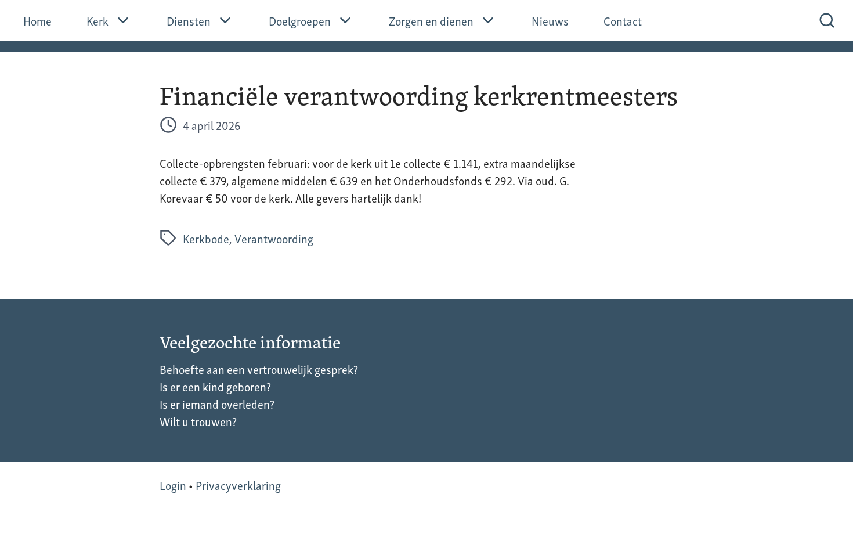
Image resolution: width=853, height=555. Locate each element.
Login (173, 484)
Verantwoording (273, 238)
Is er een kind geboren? (215, 386)
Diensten (189, 20)
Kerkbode (206, 238)
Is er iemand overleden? (217, 403)
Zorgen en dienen (431, 20)
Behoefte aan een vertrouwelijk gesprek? (259, 368)
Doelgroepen (300, 20)
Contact (622, 20)
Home (37, 20)
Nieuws (550, 20)
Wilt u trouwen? (198, 421)
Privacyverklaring (238, 484)
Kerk (97, 20)
